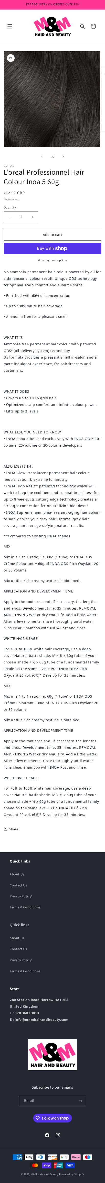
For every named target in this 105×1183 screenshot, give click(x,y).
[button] (9, 26)
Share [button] (13, 829)
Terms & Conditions (25, 907)
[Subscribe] (80, 1100)
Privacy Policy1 (21, 896)
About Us (17, 874)
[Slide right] (63, 156)
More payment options (53, 260)
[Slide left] (41, 156)
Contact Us (18, 885)
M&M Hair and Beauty (44, 1174)
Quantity (10, 207)
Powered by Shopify (71, 1174)
